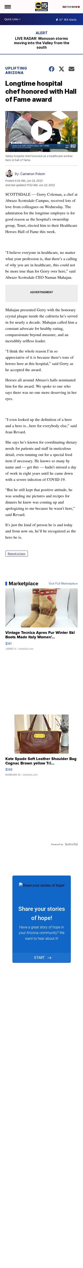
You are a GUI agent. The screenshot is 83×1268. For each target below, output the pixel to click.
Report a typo (16, 553)
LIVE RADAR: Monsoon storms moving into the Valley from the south (41, 43)
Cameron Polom (32, 174)
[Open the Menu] (7, 6)
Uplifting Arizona (16, 70)
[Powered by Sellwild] (71, 844)
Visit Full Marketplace (63, 583)
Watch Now (70, 7)
